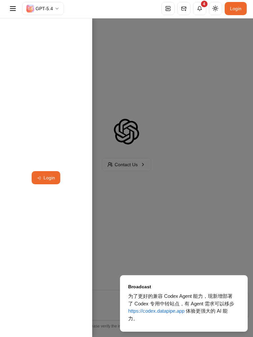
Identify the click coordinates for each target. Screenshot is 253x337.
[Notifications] (199, 8)
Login (235, 8)
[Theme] (215, 8)
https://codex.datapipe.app (156, 311)
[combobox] (43, 8)
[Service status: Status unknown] (168, 8)
